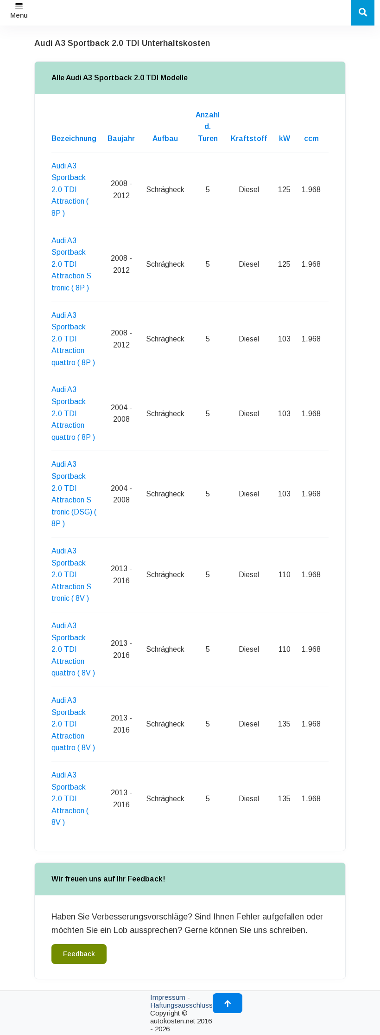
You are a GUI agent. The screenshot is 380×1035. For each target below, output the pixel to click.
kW (284, 138)
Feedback (79, 954)
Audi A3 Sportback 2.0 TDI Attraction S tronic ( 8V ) (71, 574)
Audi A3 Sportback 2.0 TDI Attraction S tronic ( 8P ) (71, 264)
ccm (311, 138)
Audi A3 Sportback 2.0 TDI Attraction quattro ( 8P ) (73, 338)
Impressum (167, 997)
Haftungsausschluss (181, 1005)
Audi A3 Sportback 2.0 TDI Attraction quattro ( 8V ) (73, 649)
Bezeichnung (73, 138)
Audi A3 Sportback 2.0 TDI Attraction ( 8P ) (70, 189)
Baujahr (121, 138)
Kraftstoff (249, 138)
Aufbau (165, 138)
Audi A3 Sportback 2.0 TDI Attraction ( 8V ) (70, 798)
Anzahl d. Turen (208, 126)
